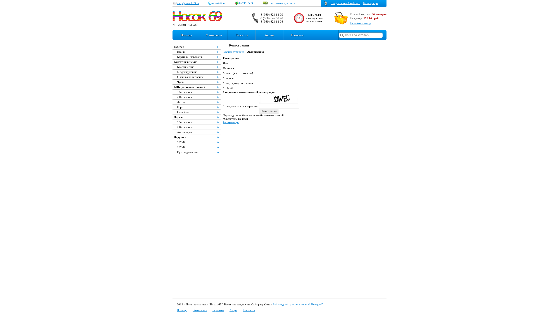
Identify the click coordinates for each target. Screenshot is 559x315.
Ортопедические (187, 152)
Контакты (297, 35)
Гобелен (179, 46)
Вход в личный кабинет (345, 3)
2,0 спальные (185, 127)
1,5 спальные (185, 122)
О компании (214, 35)
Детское (182, 102)
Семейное (183, 112)
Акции (269, 35)
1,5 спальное (185, 92)
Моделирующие (187, 72)
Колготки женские (185, 61)
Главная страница (233, 51)
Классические (185, 66)
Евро (180, 107)
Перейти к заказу (360, 23)
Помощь (186, 35)
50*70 (181, 142)
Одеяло (178, 117)
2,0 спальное (185, 97)
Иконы (181, 51)
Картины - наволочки (190, 56)
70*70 (181, 147)
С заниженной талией (190, 77)
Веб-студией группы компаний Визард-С (298, 304)
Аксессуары (184, 132)
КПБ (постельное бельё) (189, 87)
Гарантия (242, 35)
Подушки (180, 137)
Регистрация (370, 3)
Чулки (180, 82)
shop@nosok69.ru (188, 3)
